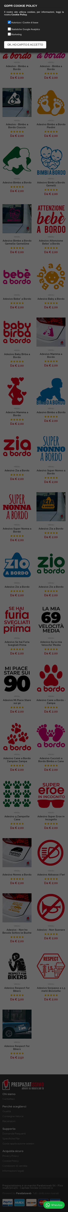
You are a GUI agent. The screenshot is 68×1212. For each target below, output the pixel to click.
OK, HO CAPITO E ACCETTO (25, 44)
